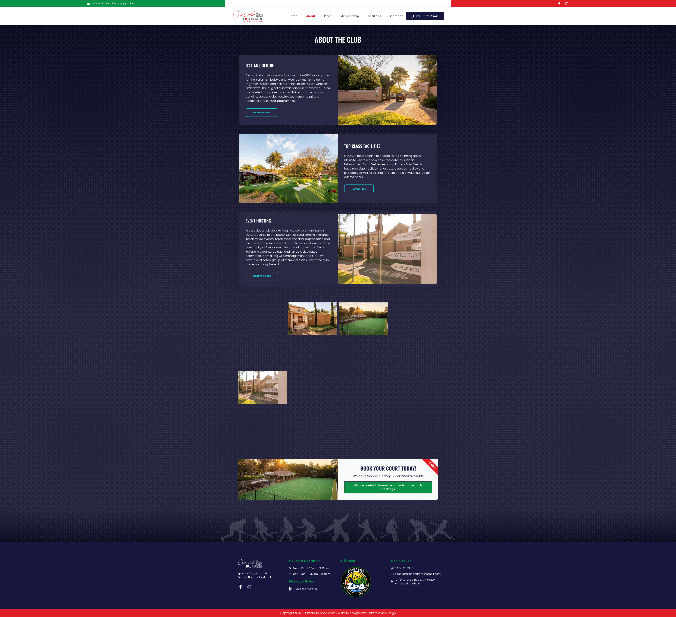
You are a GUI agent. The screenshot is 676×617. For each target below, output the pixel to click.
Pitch (328, 16)
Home (293, 16)
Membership (349, 16)
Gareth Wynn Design (382, 613)
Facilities (374, 16)
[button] (425, 16)
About (310, 16)
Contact (396, 16)
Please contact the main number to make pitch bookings (388, 487)
